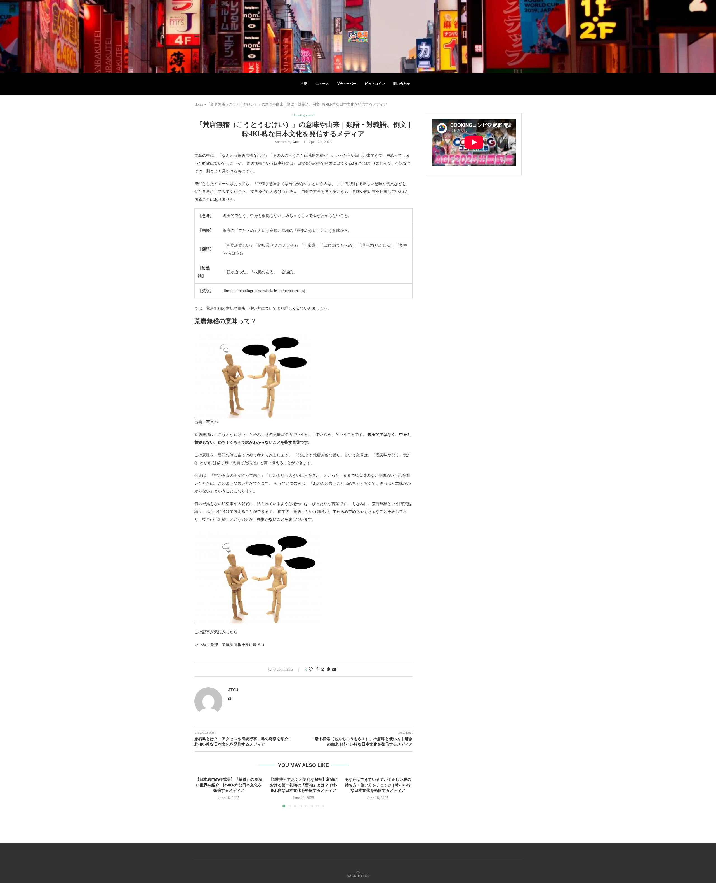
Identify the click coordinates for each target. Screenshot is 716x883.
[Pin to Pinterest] (328, 669)
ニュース (322, 84)
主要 (303, 84)
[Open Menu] (196, 36)
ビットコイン (375, 84)
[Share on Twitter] (322, 669)
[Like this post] (311, 669)
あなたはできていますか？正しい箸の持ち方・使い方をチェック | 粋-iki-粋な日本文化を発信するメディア (378, 785)
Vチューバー (346, 84)
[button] (202, 792)
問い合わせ (401, 84)
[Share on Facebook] (317, 669)
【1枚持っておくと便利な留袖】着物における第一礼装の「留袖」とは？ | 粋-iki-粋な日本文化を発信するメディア (303, 785)
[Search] (519, 36)
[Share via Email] (334, 669)
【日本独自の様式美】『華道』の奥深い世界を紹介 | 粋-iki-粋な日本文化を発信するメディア (229, 785)
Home (198, 104)
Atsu (296, 142)
